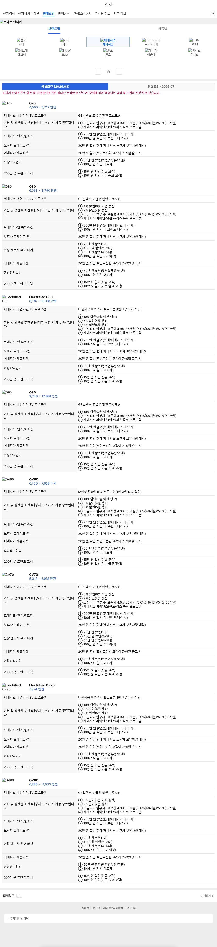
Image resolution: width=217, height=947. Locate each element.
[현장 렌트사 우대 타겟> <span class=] (36, 250)
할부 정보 (120, 13)
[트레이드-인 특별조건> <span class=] (36, 136)
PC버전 (85, 908)
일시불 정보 (102, 13)
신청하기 (206, 895)
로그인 (96, 908)
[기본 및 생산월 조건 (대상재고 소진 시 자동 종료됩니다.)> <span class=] (12, 127)
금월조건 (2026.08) (55, 86)
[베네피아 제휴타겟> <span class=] (32, 153)
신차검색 (9, 13)
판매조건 (49, 13)
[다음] (119, 71)
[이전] (98, 71)
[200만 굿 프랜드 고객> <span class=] (36, 174)
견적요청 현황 (82, 13)
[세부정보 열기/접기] (208, 918)
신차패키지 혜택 (28, 13)
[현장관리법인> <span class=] (25, 162)
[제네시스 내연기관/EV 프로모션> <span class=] (49, 116)
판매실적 (64, 13)
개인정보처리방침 (113, 908)
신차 (108, 4)
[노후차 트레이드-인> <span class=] (33, 146)
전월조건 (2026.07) (162, 86)
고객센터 (131, 908)
